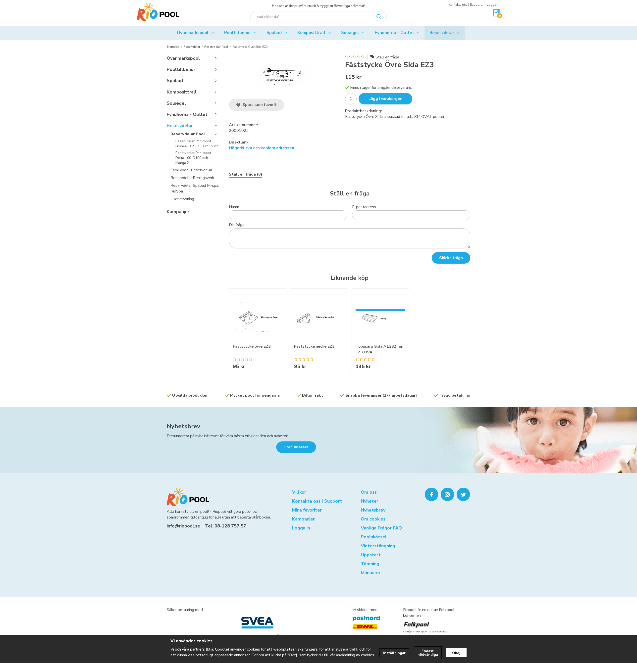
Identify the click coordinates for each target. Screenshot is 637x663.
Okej (456, 652)
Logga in (493, 4)
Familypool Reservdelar (191, 170)
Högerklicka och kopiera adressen (261, 148)
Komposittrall (311, 33)
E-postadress (364, 207)
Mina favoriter (307, 510)
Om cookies (373, 519)
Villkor (299, 492)
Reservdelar (441, 33)
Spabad (274, 33)
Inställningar (394, 652)
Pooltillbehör (237, 33)
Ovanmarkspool (193, 33)
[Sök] (379, 16)
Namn (234, 207)
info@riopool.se (183, 526)
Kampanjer (178, 212)
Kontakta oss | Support (465, 4)
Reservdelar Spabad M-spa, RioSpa (194, 188)
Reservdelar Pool (187, 134)
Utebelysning (182, 199)
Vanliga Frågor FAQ (381, 528)
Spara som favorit (258, 104)
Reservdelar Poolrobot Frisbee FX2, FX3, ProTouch (196, 143)
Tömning (370, 564)
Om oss (369, 492)
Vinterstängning (378, 546)
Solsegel (350, 33)
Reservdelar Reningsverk (192, 178)
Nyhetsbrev (183, 426)
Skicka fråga (451, 258)
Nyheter (369, 501)
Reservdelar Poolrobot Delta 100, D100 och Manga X (193, 157)
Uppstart (371, 555)
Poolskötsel (374, 537)
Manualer (370, 573)
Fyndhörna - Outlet (394, 33)
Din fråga (236, 225)
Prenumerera (296, 447)
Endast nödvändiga (428, 652)
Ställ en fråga (387, 57)
